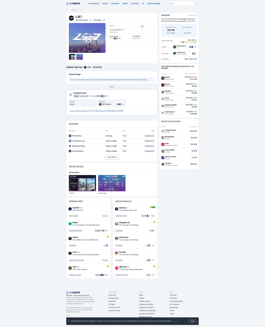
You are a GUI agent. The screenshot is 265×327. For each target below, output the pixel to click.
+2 (90, 20)
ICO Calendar (174, 304)
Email (141, 295)
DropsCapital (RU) (176, 301)
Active (105, 3)
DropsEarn (173, 298)
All (67, 10)
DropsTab (173, 295)
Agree (193, 321)
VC (143, 3)
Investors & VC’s (114, 307)
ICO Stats (111, 304)
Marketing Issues (145, 317)
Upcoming (115, 3)
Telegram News (144, 301)
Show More (111, 157)
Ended (125, 3)
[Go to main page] (73, 3)
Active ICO (112, 295)
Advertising (174, 307)
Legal (172, 314)
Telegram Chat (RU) (146, 307)
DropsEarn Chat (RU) (146, 314)
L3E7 (82, 10)
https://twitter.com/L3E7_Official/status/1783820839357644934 (99, 111)
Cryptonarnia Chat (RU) (147, 310)
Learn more (175, 321)
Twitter (141, 298)
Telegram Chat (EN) (146, 304)
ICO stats (135, 3)
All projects (93, 3)
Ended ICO (112, 301)
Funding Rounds (114, 310)
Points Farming (153, 3)
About (172, 310)
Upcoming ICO (113, 298)
